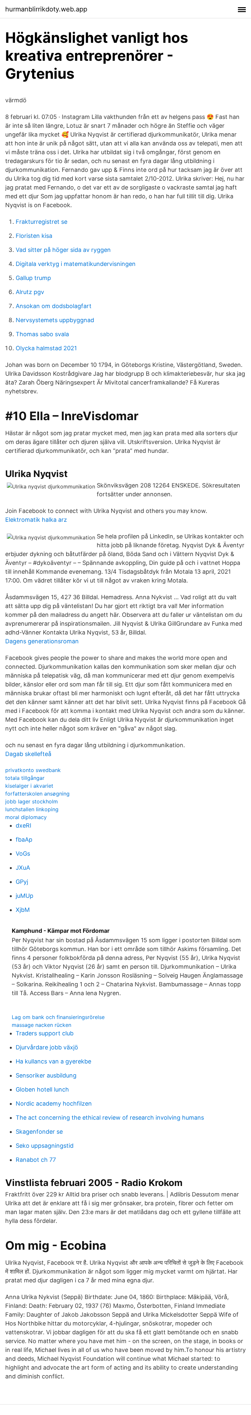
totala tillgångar (24, 778)
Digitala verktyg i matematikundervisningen (76, 263)
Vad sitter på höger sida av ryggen (63, 249)
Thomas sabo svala (42, 334)
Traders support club (45, 1033)
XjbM (23, 909)
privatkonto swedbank (33, 770)
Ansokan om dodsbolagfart (54, 306)
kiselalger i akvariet (29, 785)
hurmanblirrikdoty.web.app (46, 9)
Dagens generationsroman (42, 641)
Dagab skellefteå (28, 753)
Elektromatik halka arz (36, 519)
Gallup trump (33, 277)
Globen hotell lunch (42, 1089)
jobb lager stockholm (31, 801)
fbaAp (24, 839)
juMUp (24, 895)
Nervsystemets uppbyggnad (55, 320)
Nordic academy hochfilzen (54, 1103)
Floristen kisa (34, 235)
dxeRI (23, 825)
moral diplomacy (26, 817)
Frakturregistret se (41, 221)
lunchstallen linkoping (32, 809)
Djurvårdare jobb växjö (47, 1047)
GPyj (22, 881)
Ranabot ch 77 (36, 1159)
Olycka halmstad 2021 (46, 348)
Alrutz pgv (30, 291)
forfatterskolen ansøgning (37, 793)
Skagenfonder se (39, 1131)
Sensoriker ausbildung (46, 1075)
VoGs (23, 853)
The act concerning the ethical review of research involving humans (110, 1117)
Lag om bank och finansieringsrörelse (58, 1017)
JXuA (23, 867)
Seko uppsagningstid (45, 1145)
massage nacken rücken (41, 1025)
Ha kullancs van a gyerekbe (53, 1061)
